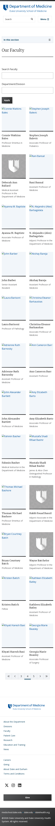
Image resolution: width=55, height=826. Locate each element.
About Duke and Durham (15, 769)
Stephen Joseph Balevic (38, 137)
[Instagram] (13, 785)
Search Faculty (9, 69)
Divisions (8, 726)
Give (27, 797)
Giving (6, 764)
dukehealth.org (42, 812)
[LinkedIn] (19, 785)
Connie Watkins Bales (11, 137)
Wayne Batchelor (39, 560)
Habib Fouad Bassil (40, 513)
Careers (7, 760)
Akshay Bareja (37, 280)
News (6, 749)
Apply (7, 100)
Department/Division (13, 84)
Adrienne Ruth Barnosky (10, 373)
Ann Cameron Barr (40, 371)
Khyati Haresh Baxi (13, 651)
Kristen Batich (10, 604)
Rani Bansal (36, 182)
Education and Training (14, 744)
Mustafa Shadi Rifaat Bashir (37, 464)
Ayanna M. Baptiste (13, 232)
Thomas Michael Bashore (12, 515)
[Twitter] (7, 785)
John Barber (9, 280)
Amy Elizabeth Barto (41, 418)
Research (8, 740)
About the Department (14, 721)
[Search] (32, 19)
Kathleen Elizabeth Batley (40, 606)
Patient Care (9, 735)
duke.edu (28, 812)
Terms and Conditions (14, 773)
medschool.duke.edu (12, 812)
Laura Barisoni (10, 324)
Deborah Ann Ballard (9, 184)
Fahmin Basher (11, 462)
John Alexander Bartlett (11, 420)
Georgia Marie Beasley (37, 653)
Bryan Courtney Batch (11, 562)
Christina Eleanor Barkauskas (39, 326)
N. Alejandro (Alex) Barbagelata (40, 234)
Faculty (7, 731)
